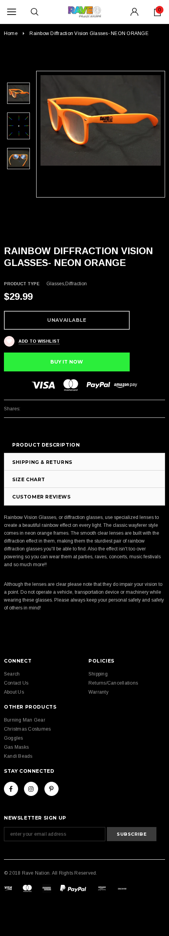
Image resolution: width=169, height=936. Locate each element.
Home (11, 33)
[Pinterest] (51, 789)
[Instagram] (31, 789)
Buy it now (66, 362)
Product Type (22, 283)
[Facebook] (11, 789)
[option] (100, 120)
